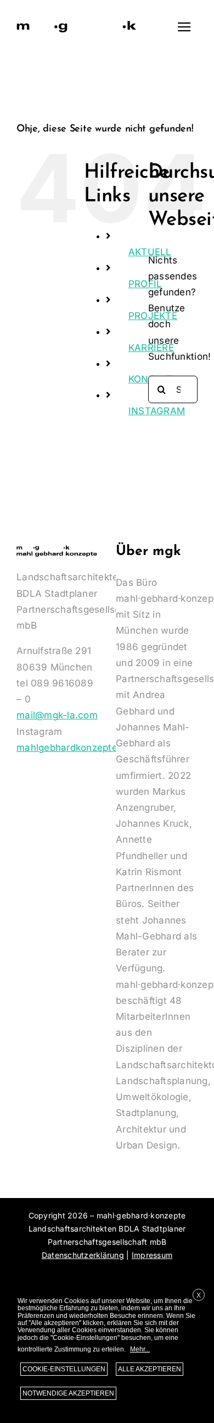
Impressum (152, 1255)
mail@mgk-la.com (57, 715)
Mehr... (140, 1349)
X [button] (198, 1295)
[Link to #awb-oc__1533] (184, 27)
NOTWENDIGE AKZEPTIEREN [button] (68, 1393)
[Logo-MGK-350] (76, 22)
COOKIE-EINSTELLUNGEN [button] (63, 1369)
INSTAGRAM (156, 410)
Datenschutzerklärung (83, 1255)
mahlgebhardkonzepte (66, 747)
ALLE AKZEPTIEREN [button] (149, 1369)
